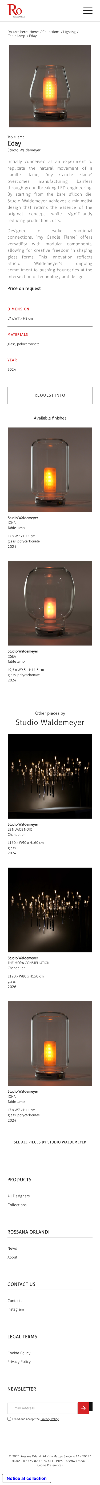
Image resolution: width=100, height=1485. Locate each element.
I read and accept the (35, 1419)
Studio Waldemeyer (24, 150)
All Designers (18, 1196)
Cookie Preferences (50, 1465)
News (12, 1248)
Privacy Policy (19, 1361)
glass (11, 344)
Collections (16, 1205)
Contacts (14, 1300)
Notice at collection (27, 1478)
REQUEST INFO (50, 395)
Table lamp (16, 137)
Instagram (15, 1309)
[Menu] (85, 10)
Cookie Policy (18, 1353)
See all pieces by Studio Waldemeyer (50, 1142)
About (12, 1257)
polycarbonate (28, 344)
